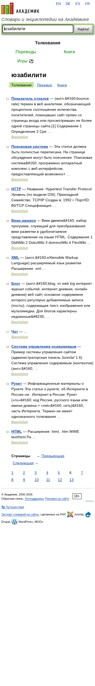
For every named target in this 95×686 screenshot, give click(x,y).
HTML (16, 431)
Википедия (19, 137)
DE (68, 4)
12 (60, 480)
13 (71, 480)
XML (15, 257)
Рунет (16, 383)
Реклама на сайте (57, 498)
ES (77, 4)
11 (48, 480)
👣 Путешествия (12, 507)
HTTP (16, 189)
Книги (69, 52)
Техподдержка (34, 498)
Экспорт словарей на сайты (20, 514)
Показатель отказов (30, 98)
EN (58, 4)
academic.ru (20, 8)
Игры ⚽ (25, 61)
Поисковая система (29, 146)
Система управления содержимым (43, 346)
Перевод (44, 85)
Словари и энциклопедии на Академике (45, 19)
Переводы (26, 52)
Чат (14, 331)
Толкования (47, 43)
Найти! (83, 29)
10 (37, 480)
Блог (15, 283)
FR (87, 4)
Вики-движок (23, 220)
